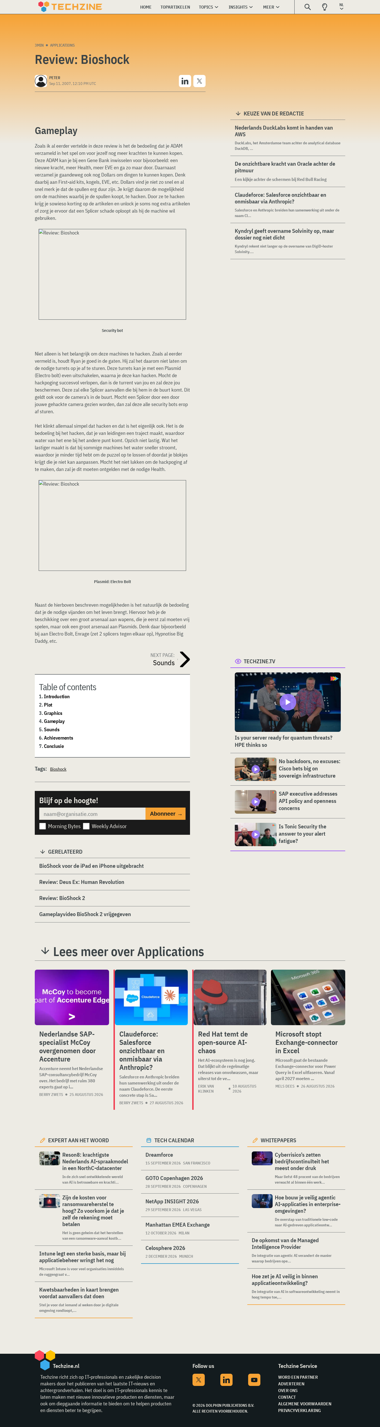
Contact (287, 1397)
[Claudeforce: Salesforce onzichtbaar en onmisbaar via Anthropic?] (151, 997)
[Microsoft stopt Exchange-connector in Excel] (308, 997)
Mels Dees (285, 1086)
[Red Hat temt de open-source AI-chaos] (230, 997)
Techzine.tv (259, 661)
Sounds (51, 729)
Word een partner (298, 1377)
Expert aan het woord (78, 1140)
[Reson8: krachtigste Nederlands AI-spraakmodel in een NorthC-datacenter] (49, 1168)
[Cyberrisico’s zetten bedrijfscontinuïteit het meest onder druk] (262, 1168)
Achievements (58, 738)
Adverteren (291, 1383)
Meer (268, 7)
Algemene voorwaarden (304, 1403)
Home (146, 7)
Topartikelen (175, 7)
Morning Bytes (64, 826)
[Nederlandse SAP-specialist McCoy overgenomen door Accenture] (72, 997)
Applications (62, 45)
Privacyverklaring (299, 1410)
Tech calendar (174, 1140)
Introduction (57, 696)
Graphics (53, 713)
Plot (48, 705)
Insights (238, 7)
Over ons (288, 1390)
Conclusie (54, 746)
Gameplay (54, 721)
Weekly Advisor (109, 826)
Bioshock (58, 769)
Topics (206, 7)
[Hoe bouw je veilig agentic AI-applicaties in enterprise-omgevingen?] (262, 1211)
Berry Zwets (51, 1094)
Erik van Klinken (206, 1089)
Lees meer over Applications (128, 951)
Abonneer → (166, 814)
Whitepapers (278, 1140)
